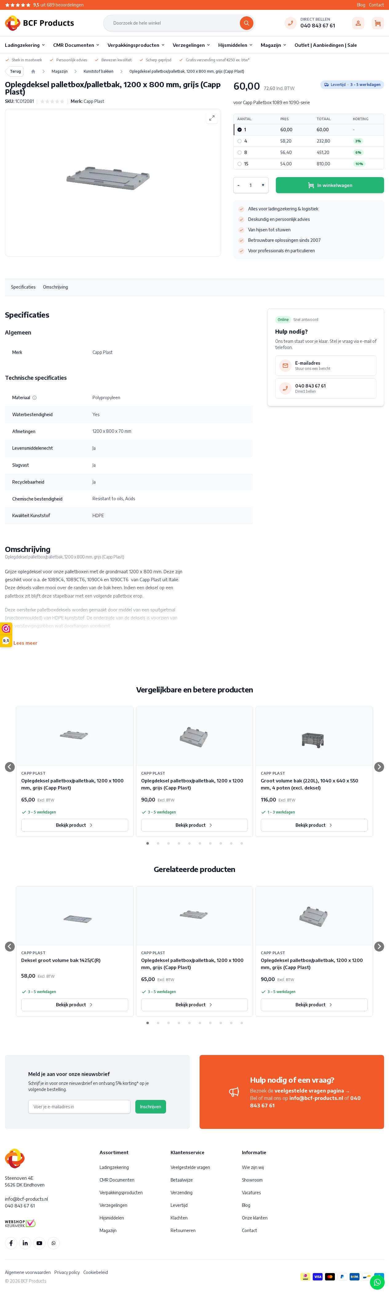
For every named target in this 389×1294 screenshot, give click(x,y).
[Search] (246, 23)
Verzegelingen (113, 1205)
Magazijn (108, 1230)
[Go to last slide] (10, 767)
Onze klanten (255, 1217)
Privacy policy (67, 1272)
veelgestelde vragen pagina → (312, 1091)
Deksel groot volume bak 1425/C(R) (61, 960)
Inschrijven (150, 1106)
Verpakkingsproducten (121, 1192)
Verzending (182, 1192)
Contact (376, 4)
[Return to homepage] (33, 71)
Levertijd (179, 1205)
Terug (15, 71)
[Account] (358, 23)
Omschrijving (55, 287)
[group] (52, 101)
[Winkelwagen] (378, 23)
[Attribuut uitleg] (34, 397)
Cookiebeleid (95, 1272)
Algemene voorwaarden (28, 1272)
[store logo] (39, 23)
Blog (361, 4)
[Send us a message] (377, 1282)
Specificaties (23, 287)
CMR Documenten (117, 1179)
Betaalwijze (182, 1179)
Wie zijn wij (253, 1167)
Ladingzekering (114, 1167)
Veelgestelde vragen (190, 1167)
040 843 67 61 (317, 25)
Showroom (252, 1179)
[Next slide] (379, 767)
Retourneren (183, 1230)
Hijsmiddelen (112, 1217)
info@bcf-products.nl (316, 1098)
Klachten (179, 1217)
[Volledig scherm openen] (211, 118)
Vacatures (251, 1192)
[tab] (147, 843)
